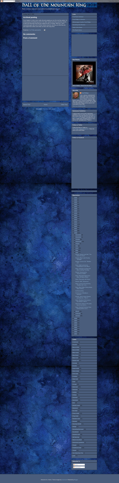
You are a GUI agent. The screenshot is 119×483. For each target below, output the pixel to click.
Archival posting (79, 290)
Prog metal (75, 416)
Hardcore (75, 389)
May (77, 250)
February (78, 313)
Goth (74, 381)
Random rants (76, 418)
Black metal (76, 352)
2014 (75, 222)
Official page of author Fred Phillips (82, 22)
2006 (75, 323)
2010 (75, 230)
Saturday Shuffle (77, 424)
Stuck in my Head (77, 439)
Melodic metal (76, 405)
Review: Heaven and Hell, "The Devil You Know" (83, 255)
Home (45, 104)
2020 (75, 208)
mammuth (64, 479)
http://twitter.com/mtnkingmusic (80, 128)
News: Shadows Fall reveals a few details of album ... (83, 300)
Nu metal (75, 410)
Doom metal (76, 371)
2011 (75, 228)
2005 (75, 325)
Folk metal (75, 373)
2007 (75, 320)
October (78, 239)
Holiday (74, 395)
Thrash (74, 445)
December (78, 234)
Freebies (75, 376)
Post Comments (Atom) (49, 109)
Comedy (75, 363)
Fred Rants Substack (78, 16)
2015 (75, 219)
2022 (75, 204)
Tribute (74, 450)
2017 (75, 215)
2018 (75, 213)
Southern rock (76, 434)
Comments (77, 467)
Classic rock (76, 360)
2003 (75, 329)
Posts (76, 464)
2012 (75, 226)
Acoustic (75, 344)
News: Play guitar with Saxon (82, 279)
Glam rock (75, 379)
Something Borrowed (78, 429)
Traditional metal (77, 447)
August (78, 243)
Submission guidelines (78, 442)
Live (74, 402)
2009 (75, 233)
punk (74, 455)
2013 (75, 224)
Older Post (64, 104)
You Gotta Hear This (78, 453)
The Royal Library (77, 30)
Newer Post (26, 104)
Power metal (76, 413)
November (78, 237)
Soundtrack (75, 432)
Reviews (75, 421)
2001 (75, 333)
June (77, 248)
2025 (75, 197)
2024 (75, 200)
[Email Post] (44, 30)
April (77, 252)
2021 (75, 206)
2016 (75, 217)
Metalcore (75, 408)
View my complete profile (79, 106)
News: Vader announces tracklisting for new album (82, 265)
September (79, 241)
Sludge (74, 426)
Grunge (74, 384)
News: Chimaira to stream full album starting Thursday (83, 269)
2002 (75, 331)
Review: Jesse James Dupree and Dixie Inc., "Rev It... (83, 297)
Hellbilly (74, 392)
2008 (75, 318)
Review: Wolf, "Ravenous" (82, 281)
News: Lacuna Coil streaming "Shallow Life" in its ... (82, 284)
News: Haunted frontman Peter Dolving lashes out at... (83, 308)
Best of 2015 (76, 350)
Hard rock (75, 387)
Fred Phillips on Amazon (79, 19)
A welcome (75, 342)
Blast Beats (75, 355)
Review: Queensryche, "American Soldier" (81, 273)
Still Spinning (76, 437)
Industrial (75, 397)
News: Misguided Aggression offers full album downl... (82, 276)
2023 (75, 202)
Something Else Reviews (79, 24)
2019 (75, 211)
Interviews (75, 400)
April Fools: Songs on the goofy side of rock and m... (83, 304)
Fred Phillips (85, 93)
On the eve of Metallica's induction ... (81, 293)
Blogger (76, 479)
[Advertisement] (45, 88)
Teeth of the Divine (77, 27)
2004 (75, 327)
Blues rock (75, 357)
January (78, 315)
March (77, 311)
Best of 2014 (76, 347)
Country (75, 365)
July (77, 246)
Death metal (76, 368)
